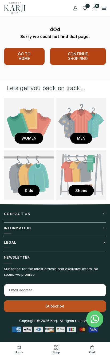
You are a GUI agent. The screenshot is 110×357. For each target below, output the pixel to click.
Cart (92, 352)
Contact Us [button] (17, 214)
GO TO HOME (24, 56)
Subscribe (55, 306)
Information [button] (17, 228)
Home (19, 352)
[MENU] (104, 8)
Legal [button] (10, 242)
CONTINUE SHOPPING (78, 56)
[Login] (75, 8)
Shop (56, 352)
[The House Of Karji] (14, 7)
